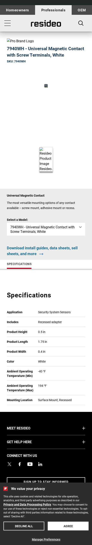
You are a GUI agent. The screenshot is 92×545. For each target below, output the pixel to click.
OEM (82, 10)
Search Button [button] (80, 23)
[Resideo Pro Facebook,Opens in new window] (19, 464)
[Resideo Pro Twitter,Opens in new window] (9, 464)
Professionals (53, 10)
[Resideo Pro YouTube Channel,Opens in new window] (30, 464)
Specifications (19, 264)
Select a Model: (17, 220)
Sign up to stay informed (46, 482)
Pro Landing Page (46, 23)
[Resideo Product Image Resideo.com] (46, 85)
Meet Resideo (26, 428)
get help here (27, 441)
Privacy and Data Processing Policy (27, 504)
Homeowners (17, 10)
